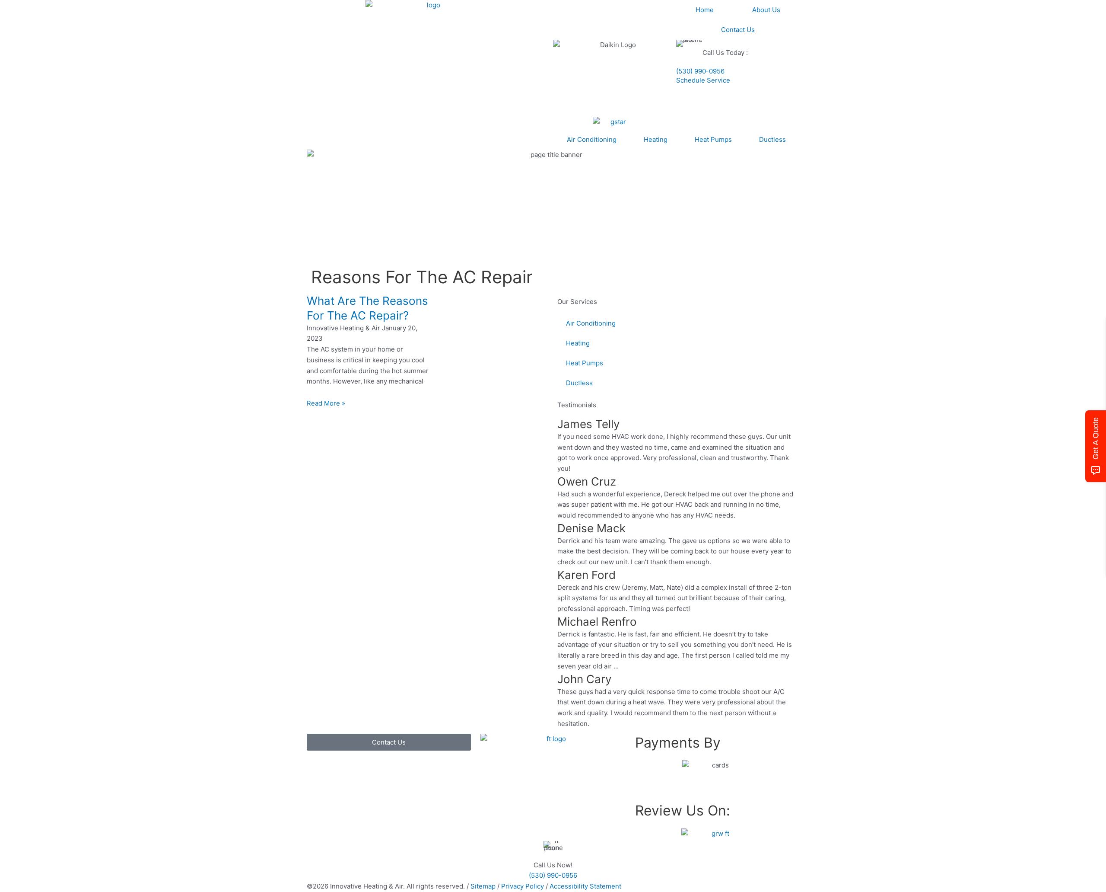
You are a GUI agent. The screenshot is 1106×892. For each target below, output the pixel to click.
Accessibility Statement (585, 886)
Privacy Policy (522, 886)
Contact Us (738, 30)
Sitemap (483, 886)
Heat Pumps (713, 139)
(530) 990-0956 (700, 71)
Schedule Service (703, 80)
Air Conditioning (592, 139)
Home (705, 10)
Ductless (772, 139)
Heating (655, 139)
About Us (766, 10)
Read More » (326, 403)
